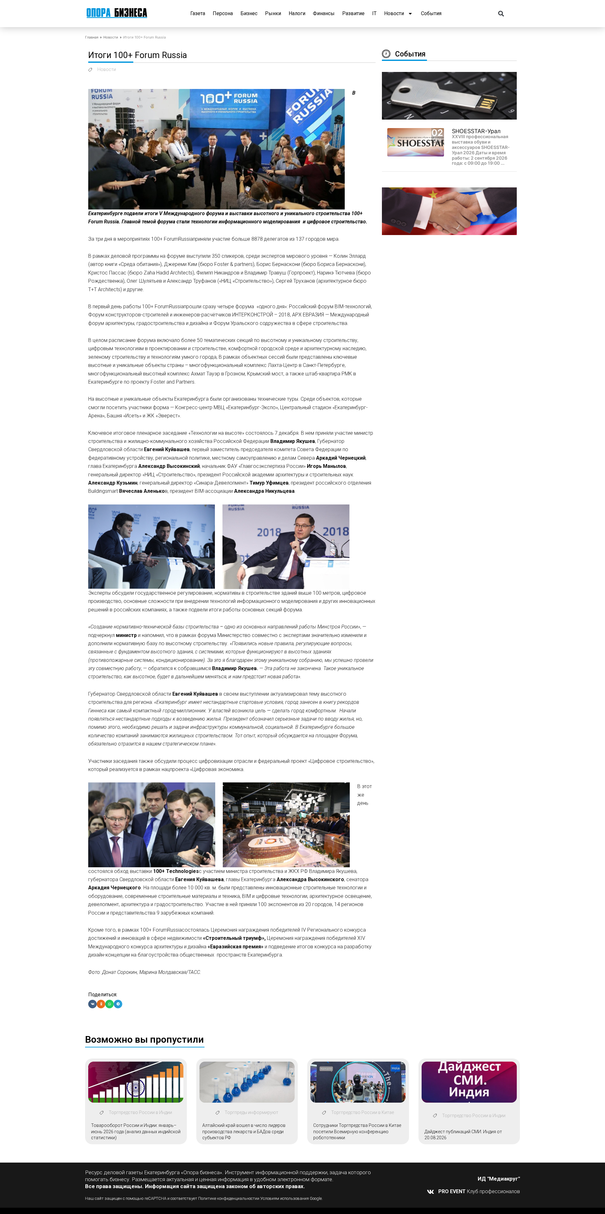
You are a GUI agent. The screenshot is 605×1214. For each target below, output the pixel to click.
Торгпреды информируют (251, 1112)
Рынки (273, 13)
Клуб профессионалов (479, 1191)
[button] (501, 14)
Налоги (297, 13)
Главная (91, 37)
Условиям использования (284, 1198)
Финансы (324, 13)
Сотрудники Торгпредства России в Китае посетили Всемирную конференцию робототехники (357, 1131)
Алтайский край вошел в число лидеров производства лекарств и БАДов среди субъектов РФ (243, 1131)
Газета (197, 13)
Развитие (353, 13)
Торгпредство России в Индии (140, 1112)
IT (374, 13)
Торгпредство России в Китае (362, 1112)
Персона (223, 13)
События (431, 13)
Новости (394, 13)
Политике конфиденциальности (227, 1198)
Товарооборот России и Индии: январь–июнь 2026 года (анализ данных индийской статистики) (136, 1131)
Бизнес (248, 13)
